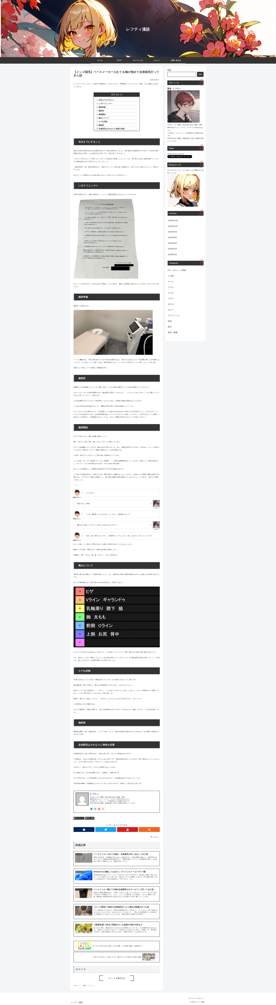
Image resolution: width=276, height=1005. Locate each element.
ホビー (171, 310)
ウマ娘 (171, 276)
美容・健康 (90, 818)
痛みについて (104, 118)
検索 (169, 70)
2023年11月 (173, 226)
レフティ (94, 793)
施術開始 (102, 114)
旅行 (170, 327)
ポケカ (171, 304)
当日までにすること (106, 100)
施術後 (101, 125)
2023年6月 (172, 243)
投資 (170, 321)
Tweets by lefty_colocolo (175, 154)
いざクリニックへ (105, 103)
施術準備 (102, 107)
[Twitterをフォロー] (95, 808)
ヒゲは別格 (103, 121)
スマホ (171, 293)
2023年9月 (172, 232)
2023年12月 (173, 220)
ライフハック (80, 818)
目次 (113, 94)
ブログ (171, 298)
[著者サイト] (91, 808)
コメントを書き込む (116, 978)
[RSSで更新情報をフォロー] (103, 808)
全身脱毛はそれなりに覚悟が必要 (112, 129)
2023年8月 (172, 237)
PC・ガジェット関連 (177, 270)
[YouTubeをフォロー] (99, 808)
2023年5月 (172, 249)
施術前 (101, 111)
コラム (171, 287)
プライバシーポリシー (196, 998)
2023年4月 (172, 254)
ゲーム (171, 281)
